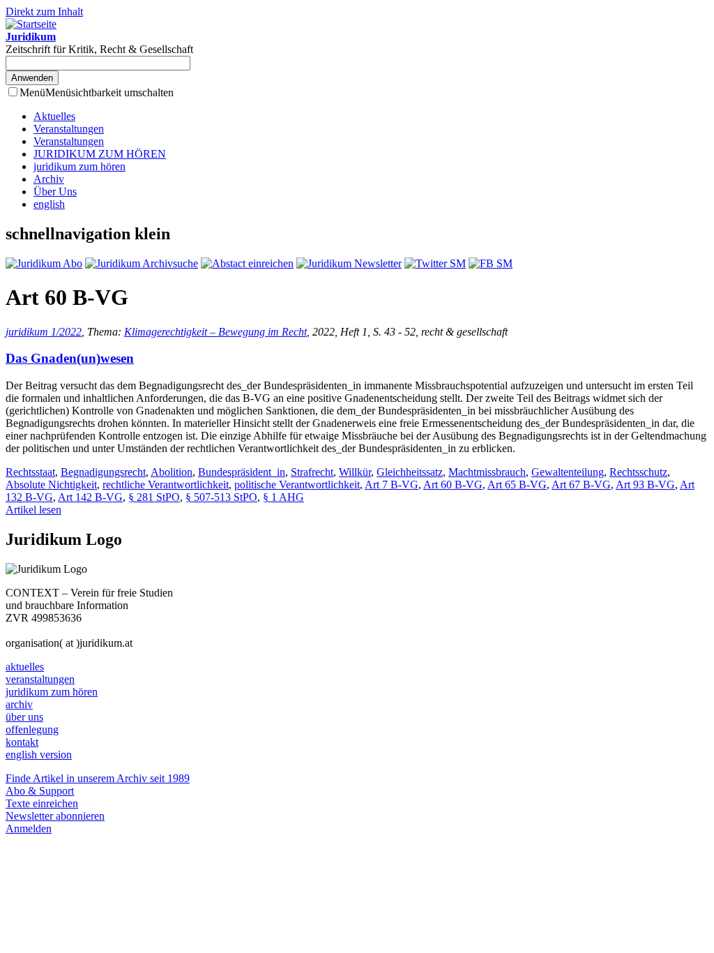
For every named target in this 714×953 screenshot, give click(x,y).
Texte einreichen (42, 803)
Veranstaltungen (68, 129)
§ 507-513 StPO (221, 497)
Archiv (48, 179)
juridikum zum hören (79, 166)
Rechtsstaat (30, 472)
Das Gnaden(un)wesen (70, 358)
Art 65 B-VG (517, 484)
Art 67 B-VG (581, 484)
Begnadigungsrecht (103, 472)
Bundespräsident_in (241, 472)
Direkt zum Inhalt (44, 11)
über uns (24, 717)
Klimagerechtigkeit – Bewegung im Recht (215, 332)
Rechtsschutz (638, 472)
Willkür (355, 472)
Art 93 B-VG (645, 484)
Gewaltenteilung (567, 472)
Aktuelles (54, 116)
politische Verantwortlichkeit (297, 484)
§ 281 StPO (154, 497)
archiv (19, 704)
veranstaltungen (40, 679)
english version (39, 754)
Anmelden (29, 828)
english (49, 204)
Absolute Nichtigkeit (51, 484)
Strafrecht (312, 472)
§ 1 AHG (283, 497)
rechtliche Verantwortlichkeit (165, 484)
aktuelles (25, 667)
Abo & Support (40, 791)
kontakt (22, 742)
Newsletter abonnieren (55, 816)
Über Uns (55, 191)
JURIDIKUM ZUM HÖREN (99, 154)
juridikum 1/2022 (44, 332)
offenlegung (32, 729)
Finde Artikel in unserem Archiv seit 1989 (98, 778)
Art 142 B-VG (90, 497)
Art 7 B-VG (391, 484)
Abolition (171, 472)
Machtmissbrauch (487, 472)
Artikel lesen (33, 510)
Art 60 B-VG (453, 484)
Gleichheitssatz (410, 472)
